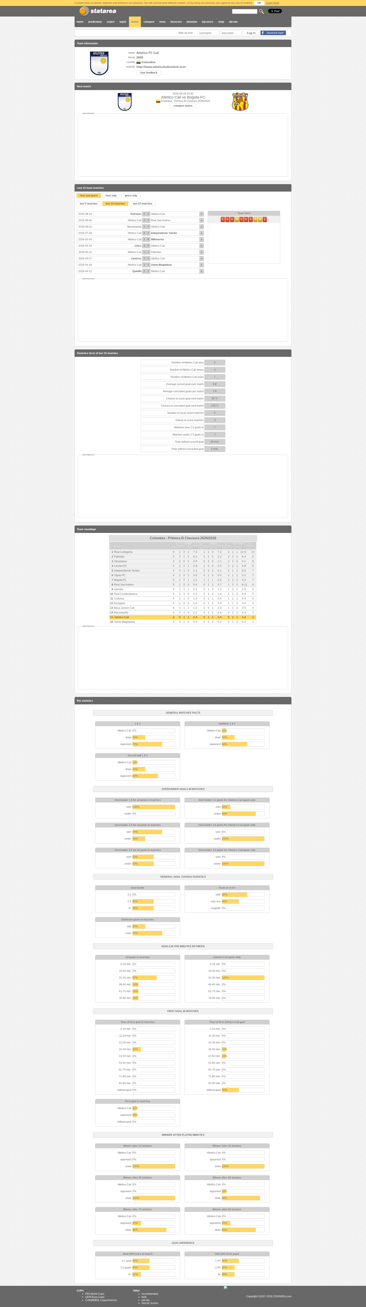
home (80, 21)
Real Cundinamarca (125, 593)
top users (207, 21)
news (162, 21)
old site (233, 21)
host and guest (89, 195)
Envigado (119, 603)
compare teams (183, 105)
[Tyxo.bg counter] (234, 1296)
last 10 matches (115, 203)
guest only (131, 195)
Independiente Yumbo (164, 233)
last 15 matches (142, 203)
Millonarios (157, 239)
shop (221, 21)
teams (135, 21)
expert (111, 21)
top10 (122, 21)
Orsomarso (120, 561)
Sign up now (185, 32)
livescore (176, 21)
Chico (137, 245)
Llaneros (136, 258)
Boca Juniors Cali (124, 607)
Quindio (136, 271)
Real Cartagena (123, 552)
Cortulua (119, 598)
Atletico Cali (158, 214)
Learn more (272, 2)
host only (111, 195)
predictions (95, 21)
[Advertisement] (183, 145)
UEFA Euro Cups (94, 1297)
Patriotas (135, 214)
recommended (149, 1293)
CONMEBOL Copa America (101, 1300)
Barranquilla (134, 226)
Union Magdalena (161, 264)
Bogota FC (120, 579)
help (144, 1297)
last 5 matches (89, 203)
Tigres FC (119, 575)
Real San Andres (161, 220)
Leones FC (120, 566)
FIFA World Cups (94, 1293)
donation (192, 21)
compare (149, 21)
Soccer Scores (149, 1303)
